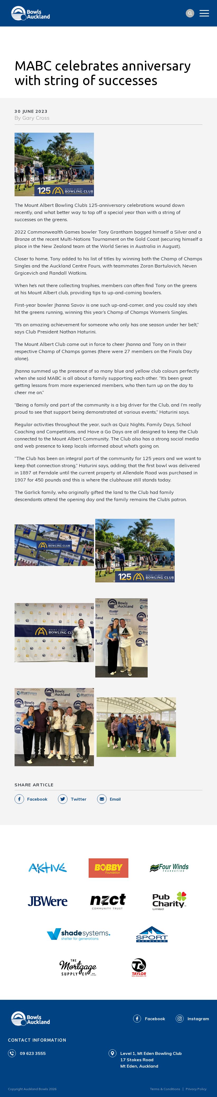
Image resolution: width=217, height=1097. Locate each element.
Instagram (198, 1018)
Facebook (37, 799)
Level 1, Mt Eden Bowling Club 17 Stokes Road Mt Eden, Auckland (151, 1060)
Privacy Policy (196, 1089)
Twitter (79, 799)
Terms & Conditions (165, 1089)
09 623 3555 (33, 1053)
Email (115, 799)
